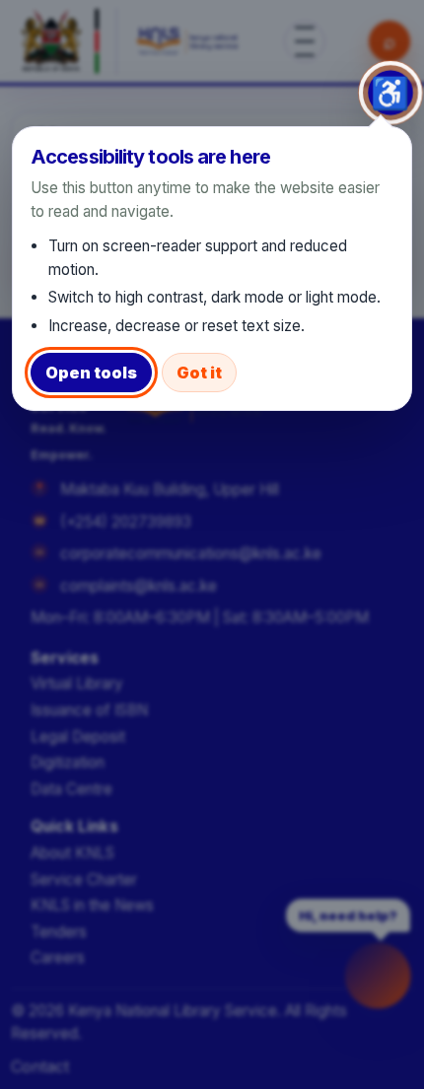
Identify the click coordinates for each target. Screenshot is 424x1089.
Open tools (91, 372)
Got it (199, 372)
